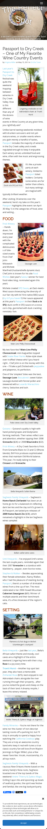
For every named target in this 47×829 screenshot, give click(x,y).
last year (32, 650)
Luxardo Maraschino (29, 384)
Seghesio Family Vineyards (15, 497)
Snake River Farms (16, 356)
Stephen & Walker (11, 573)
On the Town (36, 62)
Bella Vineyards (10, 650)
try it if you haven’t (12, 298)
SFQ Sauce (24, 288)
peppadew (39, 366)
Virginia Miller (10, 62)
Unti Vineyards (10, 558)
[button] (43, 798)
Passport (7, 143)
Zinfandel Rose (10, 675)
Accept (23, 823)
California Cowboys (25, 738)
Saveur (24, 276)
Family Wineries (10, 725)
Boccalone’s (23, 377)
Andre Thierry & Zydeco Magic (27, 776)
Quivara (6, 428)
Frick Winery (9, 223)
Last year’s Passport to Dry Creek (8, 72)
